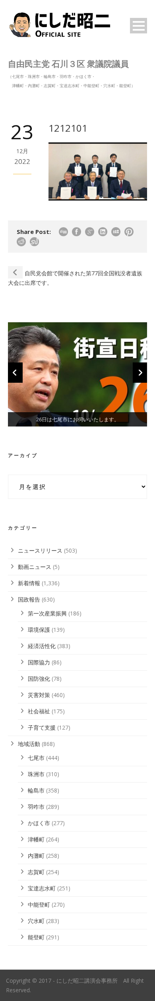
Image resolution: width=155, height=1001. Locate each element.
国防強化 (39, 678)
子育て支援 (42, 727)
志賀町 (36, 872)
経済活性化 (42, 646)
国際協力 (39, 662)
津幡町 (36, 839)
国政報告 (29, 599)
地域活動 (29, 744)
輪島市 (36, 790)
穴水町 (36, 921)
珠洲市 (36, 774)
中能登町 (39, 904)
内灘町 (36, 855)
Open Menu (138, 25)
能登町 (36, 937)
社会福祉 (39, 711)
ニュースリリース (40, 550)
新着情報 (29, 583)
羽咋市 (36, 806)
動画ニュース (34, 567)
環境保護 (39, 629)
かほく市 (39, 823)
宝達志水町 (42, 888)
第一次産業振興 (47, 613)
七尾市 (36, 757)
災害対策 (39, 695)
